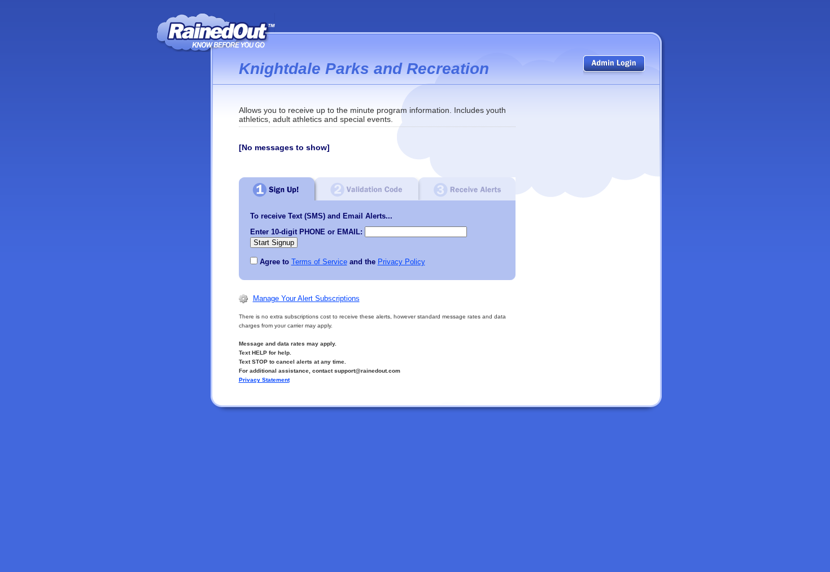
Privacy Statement (264, 380)
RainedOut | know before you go (216, 32)
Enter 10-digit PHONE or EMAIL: (306, 232)
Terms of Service (319, 261)
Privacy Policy (401, 261)
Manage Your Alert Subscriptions (306, 298)
